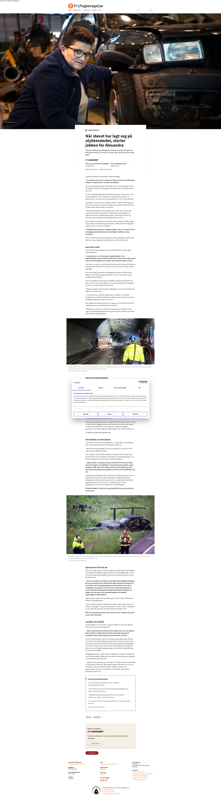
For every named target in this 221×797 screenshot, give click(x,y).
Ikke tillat (85, 414)
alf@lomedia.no (114, 166)
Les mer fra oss (95, 744)
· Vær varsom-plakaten (109, 792)
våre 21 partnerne (82, 396)
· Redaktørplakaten (108, 790)
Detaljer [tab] (100, 387)
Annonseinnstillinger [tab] (120, 387)
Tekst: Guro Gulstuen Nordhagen (97, 163)
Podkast (94, 10)
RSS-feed (102, 769)
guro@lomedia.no (90, 166)
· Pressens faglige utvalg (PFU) (111, 794)
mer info (80, 406)
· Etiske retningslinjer (138, 772)
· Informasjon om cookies (139, 778)
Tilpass (109, 414)
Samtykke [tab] (81, 387)
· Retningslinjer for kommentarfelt (142, 774)
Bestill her (103, 774)
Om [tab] (140, 387)
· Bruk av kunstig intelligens (140, 776)
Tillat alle (135, 414)
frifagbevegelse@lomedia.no (76, 764)
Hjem (69, 10)
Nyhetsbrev (87, 10)
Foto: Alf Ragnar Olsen (118, 163)
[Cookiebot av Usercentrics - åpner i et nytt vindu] (139, 382)
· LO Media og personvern (139, 779)
